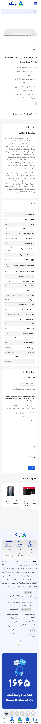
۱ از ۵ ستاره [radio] (24, 413)
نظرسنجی (15, 630)
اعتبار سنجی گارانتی (28, 625)
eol (30, 11)
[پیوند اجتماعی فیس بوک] (27, 114)
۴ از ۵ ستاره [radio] (18, 413)
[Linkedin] (27, 713)
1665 (20, 684)
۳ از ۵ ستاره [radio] (20, 413)
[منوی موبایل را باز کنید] (35, 3)
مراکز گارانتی (30, 621)
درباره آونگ (14, 618)
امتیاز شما (31, 413)
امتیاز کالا (32, 417)
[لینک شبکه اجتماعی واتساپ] (16, 114)
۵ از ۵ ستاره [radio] (17, 413)
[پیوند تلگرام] (13, 114)
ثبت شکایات (14, 633)
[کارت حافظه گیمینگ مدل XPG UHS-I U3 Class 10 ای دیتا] (29, 491)
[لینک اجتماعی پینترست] (21, 114)
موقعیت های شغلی (11, 626)
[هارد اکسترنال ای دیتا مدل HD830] (10, 491)
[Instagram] (33, 713)
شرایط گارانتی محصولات (30, 635)
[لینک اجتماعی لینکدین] (19, 114)
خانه (35, 11)
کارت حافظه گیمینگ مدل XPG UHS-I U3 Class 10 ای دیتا (29, 503)
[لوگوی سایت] (15, 3)
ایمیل (32, 456)
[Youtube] (11, 713)
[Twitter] (22, 713)
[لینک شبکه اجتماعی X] (24, 114)
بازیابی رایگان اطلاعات (30, 630)
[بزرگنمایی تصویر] (34, 49)
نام (33, 447)
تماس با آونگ (13, 622)
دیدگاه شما (30, 420)
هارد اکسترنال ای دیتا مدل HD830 (11, 502)
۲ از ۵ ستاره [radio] (22, 413)
